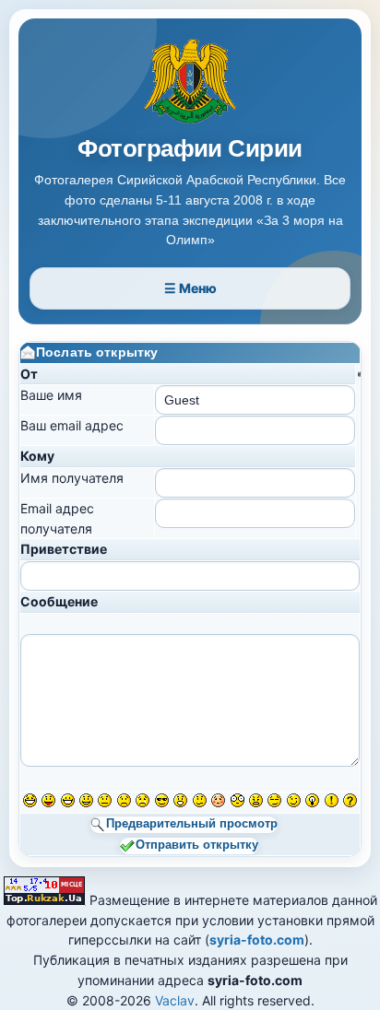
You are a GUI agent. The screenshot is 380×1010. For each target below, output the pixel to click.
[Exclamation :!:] (331, 800)
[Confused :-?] (200, 800)
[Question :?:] (350, 800)
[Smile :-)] (86, 800)
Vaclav (175, 1000)
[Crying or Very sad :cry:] (142, 800)
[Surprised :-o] (180, 800)
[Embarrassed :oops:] (218, 800)
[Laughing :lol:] (30, 800)
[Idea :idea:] (312, 800)
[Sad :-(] (124, 800)
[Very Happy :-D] (68, 800)
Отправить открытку (197, 845)
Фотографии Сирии (190, 148)
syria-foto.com (256, 939)
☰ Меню (190, 288)
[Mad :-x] (256, 800)
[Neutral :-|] (105, 800)
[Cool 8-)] (162, 800)
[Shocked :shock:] (237, 800)
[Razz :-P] (48, 800)
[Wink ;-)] (294, 800)
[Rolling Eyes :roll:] (274, 800)
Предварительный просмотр (192, 824)
